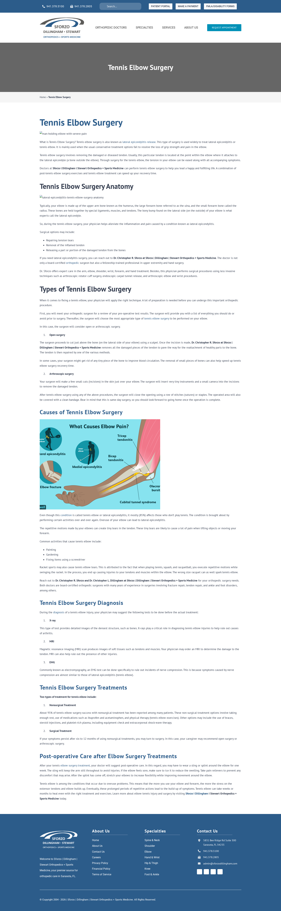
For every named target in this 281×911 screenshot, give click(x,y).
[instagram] (206, 871)
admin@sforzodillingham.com (220, 863)
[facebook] (199, 871)
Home (43, 97)
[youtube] (213, 871)
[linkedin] (220, 871)
